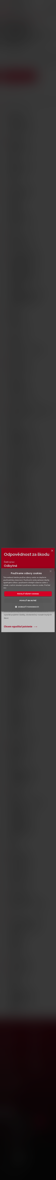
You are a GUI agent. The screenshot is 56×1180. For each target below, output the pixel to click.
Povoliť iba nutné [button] (28, 600)
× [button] (50, 571)
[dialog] (28, 590)
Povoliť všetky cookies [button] (28, 594)
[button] (28, 606)
